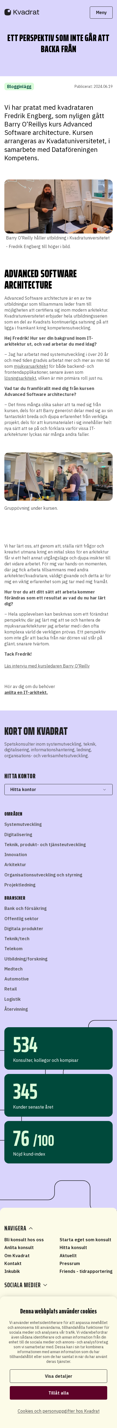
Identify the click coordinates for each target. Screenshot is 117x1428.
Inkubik (12, 1271)
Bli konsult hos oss (24, 1239)
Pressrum (70, 1263)
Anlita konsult (19, 1247)
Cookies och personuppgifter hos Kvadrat (59, 1411)
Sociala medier (22, 1285)
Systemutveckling (23, 824)
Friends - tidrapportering (86, 1271)
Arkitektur (15, 864)
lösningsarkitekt (20, 378)
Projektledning (19, 885)
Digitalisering (18, 834)
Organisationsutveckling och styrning (43, 875)
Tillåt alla (58, 1393)
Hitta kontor (23, 789)
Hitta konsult (73, 1247)
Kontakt (12, 1263)
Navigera (15, 1228)
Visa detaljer (58, 1376)
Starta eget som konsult (85, 1239)
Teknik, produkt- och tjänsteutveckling (45, 844)
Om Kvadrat (17, 1255)
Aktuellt (68, 1255)
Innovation (15, 854)
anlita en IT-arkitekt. (26, 692)
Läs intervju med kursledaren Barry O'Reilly (47, 666)
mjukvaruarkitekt (31, 366)
